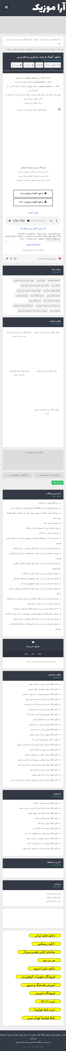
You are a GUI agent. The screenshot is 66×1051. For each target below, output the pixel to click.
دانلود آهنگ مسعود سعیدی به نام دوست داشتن (41, 694)
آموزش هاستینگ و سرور (41, 984)
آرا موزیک (43, 39)
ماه (33, 654)
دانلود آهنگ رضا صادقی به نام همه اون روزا (42, 699)
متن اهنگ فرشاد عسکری (23, 306)
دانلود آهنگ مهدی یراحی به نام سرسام (44, 709)
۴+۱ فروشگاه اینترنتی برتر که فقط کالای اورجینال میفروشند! (36, 609)
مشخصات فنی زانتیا (51, 523)
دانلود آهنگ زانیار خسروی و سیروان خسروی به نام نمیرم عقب (35, 780)
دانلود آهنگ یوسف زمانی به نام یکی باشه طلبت (40, 848)
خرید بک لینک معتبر (53, 901)
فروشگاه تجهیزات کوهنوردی (38, 976)
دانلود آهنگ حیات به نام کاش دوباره (45, 775)
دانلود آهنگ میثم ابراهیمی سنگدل (46, 803)
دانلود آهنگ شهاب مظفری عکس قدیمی (43, 689)
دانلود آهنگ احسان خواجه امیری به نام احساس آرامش (38, 745)
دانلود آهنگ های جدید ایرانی (33, 1047)
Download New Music (23, 82)
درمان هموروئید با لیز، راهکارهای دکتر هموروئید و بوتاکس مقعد (35, 508)
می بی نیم (49, 960)
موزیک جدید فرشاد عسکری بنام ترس (32, 311)
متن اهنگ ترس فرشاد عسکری (48, 306)
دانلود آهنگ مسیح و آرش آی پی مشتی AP (43, 714)
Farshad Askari (54, 280)
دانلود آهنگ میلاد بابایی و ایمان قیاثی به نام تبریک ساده (38, 765)
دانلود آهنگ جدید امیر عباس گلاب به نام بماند (41, 704)
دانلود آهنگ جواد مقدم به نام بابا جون (44, 770)
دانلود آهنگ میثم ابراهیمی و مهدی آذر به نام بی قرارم (38, 760)
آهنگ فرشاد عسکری (52, 290)
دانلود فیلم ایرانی (45, 935)
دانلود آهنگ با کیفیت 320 (31, 202)
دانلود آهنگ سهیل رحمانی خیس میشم (44, 734)
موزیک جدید (55, 311)
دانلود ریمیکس (46, 943)
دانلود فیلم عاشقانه (53, 897)
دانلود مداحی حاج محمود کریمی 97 (45, 740)
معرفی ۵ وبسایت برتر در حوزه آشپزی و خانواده (40, 573)
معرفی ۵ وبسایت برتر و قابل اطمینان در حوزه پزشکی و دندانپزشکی (33, 599)
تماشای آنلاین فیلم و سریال (39, 952)
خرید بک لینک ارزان (53, 894)
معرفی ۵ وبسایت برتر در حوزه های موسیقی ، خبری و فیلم (36, 548)
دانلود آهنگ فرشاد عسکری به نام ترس (39, 57)
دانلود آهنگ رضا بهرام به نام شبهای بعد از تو (42, 833)
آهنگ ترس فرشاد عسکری (24, 280)
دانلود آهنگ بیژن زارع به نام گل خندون (44, 750)
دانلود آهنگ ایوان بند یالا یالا (48, 823)
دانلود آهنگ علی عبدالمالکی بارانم (46, 719)
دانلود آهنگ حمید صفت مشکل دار (46, 828)
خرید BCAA (48, 1001)
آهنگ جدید (56, 285)
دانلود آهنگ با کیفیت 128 (31, 194)
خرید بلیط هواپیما (45, 1009)
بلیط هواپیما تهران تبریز (41, 1017)
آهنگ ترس (41, 280)
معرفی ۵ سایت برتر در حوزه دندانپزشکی (43, 604)
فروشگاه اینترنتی (45, 993)
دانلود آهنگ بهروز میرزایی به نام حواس (44, 724)
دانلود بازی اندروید (44, 968)
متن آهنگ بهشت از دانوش (49, 503)
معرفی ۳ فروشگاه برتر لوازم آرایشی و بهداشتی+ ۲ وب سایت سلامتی (32, 614)
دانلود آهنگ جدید (43, 78)
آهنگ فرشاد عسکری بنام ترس (28, 290)
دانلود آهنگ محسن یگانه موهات (47, 818)
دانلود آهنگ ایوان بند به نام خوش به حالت (43, 843)
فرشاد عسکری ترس (52, 301)
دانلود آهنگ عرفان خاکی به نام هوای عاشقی (42, 755)
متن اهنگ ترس (34, 301)
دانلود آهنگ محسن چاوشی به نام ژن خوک (42, 838)
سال (26, 654)
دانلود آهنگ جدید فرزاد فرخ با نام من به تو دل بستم (39, 808)
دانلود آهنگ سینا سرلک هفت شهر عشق (43, 813)
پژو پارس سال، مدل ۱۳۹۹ (48, 533)
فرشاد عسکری (21, 296)
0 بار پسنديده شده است (48, 259)
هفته (39, 654)
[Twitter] (7, 259)
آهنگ (36, 39)
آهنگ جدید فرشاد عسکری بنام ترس (34, 285)
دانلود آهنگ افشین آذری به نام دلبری (45, 729)
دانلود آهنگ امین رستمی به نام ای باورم (44, 684)
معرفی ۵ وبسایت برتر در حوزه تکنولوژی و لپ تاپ (39, 583)
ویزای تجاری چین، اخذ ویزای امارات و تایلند (42, 528)
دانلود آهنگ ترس (53, 296)
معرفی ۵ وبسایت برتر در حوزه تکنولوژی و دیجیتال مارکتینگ (36, 578)
